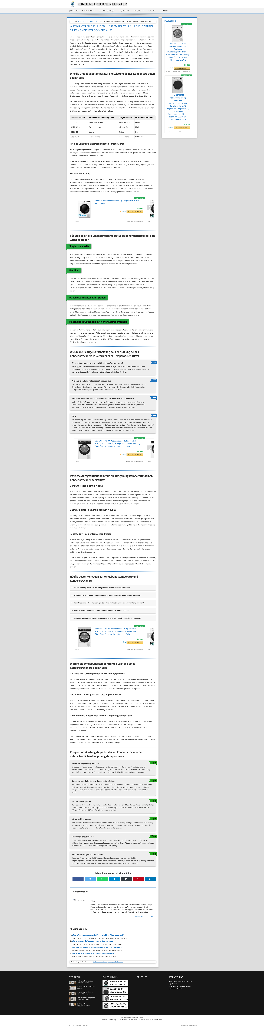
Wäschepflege (112, 1020)
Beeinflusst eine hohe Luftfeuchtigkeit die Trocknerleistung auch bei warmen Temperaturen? (109, 602)
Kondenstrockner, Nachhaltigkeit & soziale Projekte (84, 1005)
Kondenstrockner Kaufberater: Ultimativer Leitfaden (86, 982)
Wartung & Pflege (106, 11)
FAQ (96, 21)
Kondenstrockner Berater (102, 4)
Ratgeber (164, 11)
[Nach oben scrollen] (261, 1028)
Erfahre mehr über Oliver (144, 916)
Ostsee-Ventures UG (83, 1026)
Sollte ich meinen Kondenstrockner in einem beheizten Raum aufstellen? (101, 610)
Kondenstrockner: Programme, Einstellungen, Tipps (86, 998)
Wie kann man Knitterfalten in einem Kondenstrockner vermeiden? (97, 947)
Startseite (73, 11)
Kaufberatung (88, 11)
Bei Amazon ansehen (134, 211)
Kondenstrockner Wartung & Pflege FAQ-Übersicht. (108, 962)
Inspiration (124, 11)
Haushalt (104, 1020)
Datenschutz (184, 1026)
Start (79, 21)
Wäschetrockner (122, 1020)
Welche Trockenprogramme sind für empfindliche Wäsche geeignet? (98, 935)
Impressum (193, 1026)
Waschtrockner (132, 1020)
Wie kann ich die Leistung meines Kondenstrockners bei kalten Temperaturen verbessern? (108, 595)
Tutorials (138, 11)
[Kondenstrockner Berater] (71, 6)
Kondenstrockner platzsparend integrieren (86, 987)
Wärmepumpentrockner (146, 1020)
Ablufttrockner (158, 1020)
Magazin (151, 11)
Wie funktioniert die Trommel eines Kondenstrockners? (92, 941)
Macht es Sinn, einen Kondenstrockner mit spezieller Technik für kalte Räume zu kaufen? (107, 618)
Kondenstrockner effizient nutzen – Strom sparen (85, 993)
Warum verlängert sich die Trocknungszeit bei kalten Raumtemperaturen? (102, 587)
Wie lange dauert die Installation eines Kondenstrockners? (94, 953)
